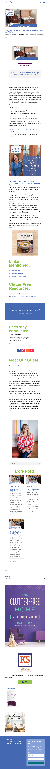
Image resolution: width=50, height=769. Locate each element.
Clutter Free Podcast (23, 36)
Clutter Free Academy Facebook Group (25, 296)
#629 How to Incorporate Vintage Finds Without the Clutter (24, 31)
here (25, 138)
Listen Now (25, 65)
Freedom (32, 36)
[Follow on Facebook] (19, 350)
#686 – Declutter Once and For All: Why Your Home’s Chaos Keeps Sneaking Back (33, 488)
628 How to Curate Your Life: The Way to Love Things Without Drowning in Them (25, 129)
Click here (11, 134)
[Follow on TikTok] (32, 350)
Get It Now (35, 763)
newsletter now (31, 343)
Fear (29, 36)
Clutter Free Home (14, 36)
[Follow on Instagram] (23, 350)
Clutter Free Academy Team (12, 34)
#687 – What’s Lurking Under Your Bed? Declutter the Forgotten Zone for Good (16, 489)
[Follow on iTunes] (28, 350)
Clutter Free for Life (24, 293)
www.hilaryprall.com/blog (16, 273)
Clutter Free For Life (35, 34)
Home (36, 36)
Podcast (6, 37)
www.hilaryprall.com (14, 270)
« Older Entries (12, 561)
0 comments (12, 37)
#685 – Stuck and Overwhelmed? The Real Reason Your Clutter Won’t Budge (15, 533)
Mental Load (40, 36)
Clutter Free (28, 34)
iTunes (16, 343)
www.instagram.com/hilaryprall (17, 276)
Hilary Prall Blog (31, 370)
